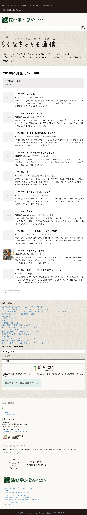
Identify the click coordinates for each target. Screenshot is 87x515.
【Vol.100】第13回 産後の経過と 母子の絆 (35, 133)
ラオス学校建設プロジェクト (13, 502)
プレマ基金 (7, 504)
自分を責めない (7, 336)
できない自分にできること (12, 329)
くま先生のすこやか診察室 (39, 195)
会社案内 (7, 412)
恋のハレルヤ (7, 316)
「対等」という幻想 (9, 318)
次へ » (16, 292)
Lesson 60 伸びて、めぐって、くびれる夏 (18, 338)
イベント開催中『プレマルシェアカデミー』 (18, 493)
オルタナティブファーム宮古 (40, 234)
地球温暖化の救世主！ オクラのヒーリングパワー (21, 332)
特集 (31, 274)
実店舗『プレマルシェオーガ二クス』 (16, 495)
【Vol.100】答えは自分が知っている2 (32, 192)
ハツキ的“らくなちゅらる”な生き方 (42, 156)
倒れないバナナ (7, 320)
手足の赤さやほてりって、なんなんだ (16, 334)
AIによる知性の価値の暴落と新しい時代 (17, 325)
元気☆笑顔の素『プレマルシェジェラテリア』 (18, 497)
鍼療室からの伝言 (36, 97)
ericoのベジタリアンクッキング (41, 215)
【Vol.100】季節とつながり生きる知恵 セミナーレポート (41, 270)
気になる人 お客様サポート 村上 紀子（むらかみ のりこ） (25, 309)
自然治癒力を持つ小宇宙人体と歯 (42, 176)
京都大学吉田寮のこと (10, 323)
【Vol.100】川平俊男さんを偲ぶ (30, 250)
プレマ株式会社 (7, 10)
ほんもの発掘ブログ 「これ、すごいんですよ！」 (19, 488)
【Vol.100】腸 (22, 172)
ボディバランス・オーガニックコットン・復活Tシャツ (22, 343)
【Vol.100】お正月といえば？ (29, 113)
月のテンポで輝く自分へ (38, 117)
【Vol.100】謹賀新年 (25, 211)
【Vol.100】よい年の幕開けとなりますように (36, 152)
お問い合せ (17, 10)
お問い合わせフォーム (11, 414)
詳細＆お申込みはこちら (11, 453)
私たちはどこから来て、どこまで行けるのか (19, 314)
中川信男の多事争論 (37, 254)
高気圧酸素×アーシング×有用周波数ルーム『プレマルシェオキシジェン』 (27, 500)
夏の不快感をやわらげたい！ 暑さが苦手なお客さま (22, 307)
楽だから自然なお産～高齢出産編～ (43, 136)
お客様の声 (7, 490)
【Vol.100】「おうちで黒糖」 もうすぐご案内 (36, 231)
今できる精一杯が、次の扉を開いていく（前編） (20, 327)
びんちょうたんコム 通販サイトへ (21, 383)
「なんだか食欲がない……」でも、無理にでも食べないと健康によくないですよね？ (34, 311)
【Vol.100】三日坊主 (25, 94)
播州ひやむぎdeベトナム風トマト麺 (15, 341)
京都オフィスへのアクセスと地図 (16, 432)
